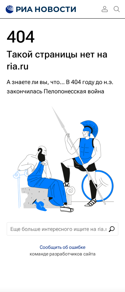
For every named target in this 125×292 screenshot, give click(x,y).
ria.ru (18, 66)
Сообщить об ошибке (62, 247)
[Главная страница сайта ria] (40, 9)
